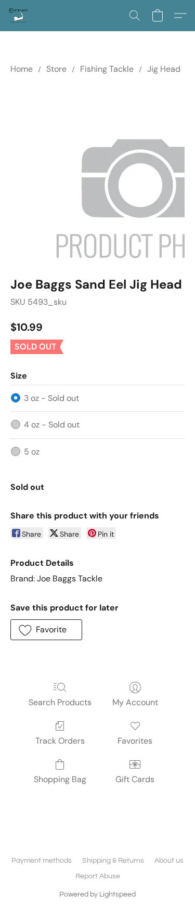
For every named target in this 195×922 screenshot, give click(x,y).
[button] (18, 15)
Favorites (135, 740)
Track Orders (60, 740)
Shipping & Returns (113, 860)
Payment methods (41, 860)
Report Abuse (97, 876)
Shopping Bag (60, 779)
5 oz (32, 451)
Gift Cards (134, 779)
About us (169, 860)
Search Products (60, 702)
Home (21, 68)
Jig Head (163, 68)
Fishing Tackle (107, 68)
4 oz (52, 424)
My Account (135, 702)
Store (56, 68)
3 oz (51, 398)
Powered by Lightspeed (97, 894)
